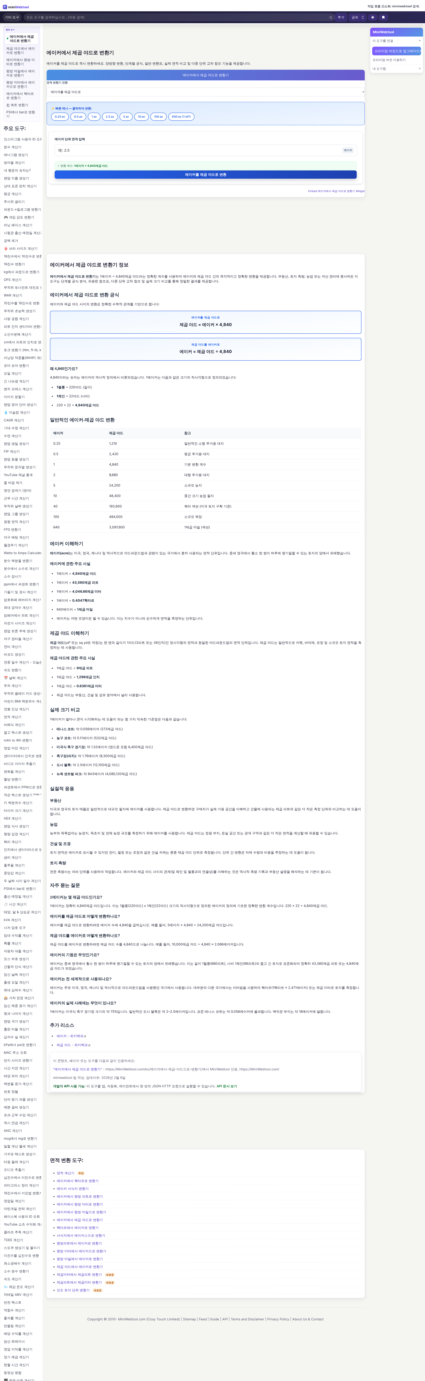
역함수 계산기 (14, 1310)
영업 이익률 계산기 (18, 1349)
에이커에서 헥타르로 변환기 (78, 1181)
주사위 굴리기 (14, 202)
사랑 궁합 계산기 (16, 319)
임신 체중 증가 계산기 (20, 1006)
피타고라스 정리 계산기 (21, 1185)
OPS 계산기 (13, 280)
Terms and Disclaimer (247, 1319)
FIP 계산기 (12, 451)
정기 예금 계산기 (16, 1357)
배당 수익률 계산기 (18, 1334)
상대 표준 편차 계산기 (20, 186)
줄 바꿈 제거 (13, 483)
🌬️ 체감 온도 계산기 (19, 1287)
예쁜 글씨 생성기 (16, 1107)
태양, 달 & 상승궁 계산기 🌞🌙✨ (22, 912)
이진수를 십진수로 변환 (21, 1256)
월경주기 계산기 (16, 545)
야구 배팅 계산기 (16, 537)
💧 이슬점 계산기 (17, 412)
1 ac (94, 116)
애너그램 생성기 (16, 155)
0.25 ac (60, 116)
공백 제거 (11, 241)
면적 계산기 (65, 1173)
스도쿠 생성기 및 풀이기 (22, 1248)
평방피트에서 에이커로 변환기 (79, 1243)
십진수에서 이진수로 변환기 (22, 1178)
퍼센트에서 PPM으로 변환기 (22, 787)
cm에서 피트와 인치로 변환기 (22, 342)
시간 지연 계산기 (16, 1068)
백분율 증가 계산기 (18, 1084)
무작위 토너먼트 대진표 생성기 (22, 288)
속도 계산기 (12, 1279)
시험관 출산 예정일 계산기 (22, 233)
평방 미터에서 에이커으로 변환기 (81, 1251)
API (225, 1319)
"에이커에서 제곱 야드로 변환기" (77, 1069)
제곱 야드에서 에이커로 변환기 (80, 1267)
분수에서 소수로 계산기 (21, 569)
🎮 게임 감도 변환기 (19, 217)
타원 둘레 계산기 (16, 1162)
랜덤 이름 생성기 (16, 178)
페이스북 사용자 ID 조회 (22, 1217)
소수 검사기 (12, 576)
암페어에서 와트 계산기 (21, 615)
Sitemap (189, 1319)
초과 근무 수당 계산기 (20, 1115)
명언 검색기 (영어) (17, 491)
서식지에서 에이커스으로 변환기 (81, 1235)
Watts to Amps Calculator (22, 553)
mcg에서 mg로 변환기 (20, 1138)
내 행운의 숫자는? (17, 170)
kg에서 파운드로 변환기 (22, 272)
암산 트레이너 (14, 1341)
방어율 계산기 (14, 163)
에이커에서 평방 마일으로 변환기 (81, 1212)
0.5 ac (78, 116)
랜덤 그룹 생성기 (16, 514)
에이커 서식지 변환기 (73, 1189)
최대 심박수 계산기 (18, 990)
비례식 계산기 (14, 725)
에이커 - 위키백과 (70, 1036)
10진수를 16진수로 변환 (22, 303)
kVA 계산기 (12, 920)
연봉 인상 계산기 (16, 709)
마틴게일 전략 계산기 (20, 1209)
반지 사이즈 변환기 (18, 1060)
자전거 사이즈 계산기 (20, 623)
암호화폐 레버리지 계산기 (22, 600)
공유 (355, 17)
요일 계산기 (12, 373)
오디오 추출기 (14, 1170)
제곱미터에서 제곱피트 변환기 (79, 1275)
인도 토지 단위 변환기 (73, 1290)
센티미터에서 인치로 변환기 (22, 756)
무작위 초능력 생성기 (20, 311)
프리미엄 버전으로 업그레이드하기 (398, 51)
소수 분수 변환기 (16, 1271)
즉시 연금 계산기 (16, 1123)
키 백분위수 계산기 (18, 803)
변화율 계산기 (14, 772)
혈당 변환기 (12, 779)
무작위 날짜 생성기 (18, 506)
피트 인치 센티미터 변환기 (22, 327)
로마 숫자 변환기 (16, 366)
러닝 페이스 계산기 (18, 225)
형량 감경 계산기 (16, 834)
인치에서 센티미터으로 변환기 (22, 850)
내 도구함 (379, 68)
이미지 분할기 (14, 397)
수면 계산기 (12, 436)
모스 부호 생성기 (16, 959)
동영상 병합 (12, 1373)
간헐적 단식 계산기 (18, 967)
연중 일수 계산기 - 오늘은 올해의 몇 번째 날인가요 (22, 662)
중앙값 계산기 (14, 873)
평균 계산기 (12, 194)
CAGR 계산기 (14, 420)
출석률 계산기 (14, 1318)
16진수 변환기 (14, 264)
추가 (341, 17)
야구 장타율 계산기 (18, 639)
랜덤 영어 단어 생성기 (20, 405)
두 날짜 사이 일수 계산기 (22, 881)
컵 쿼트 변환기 (17, 105)
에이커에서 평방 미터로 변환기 (80, 1204)
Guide (214, 1319)
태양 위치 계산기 (16, 1076)
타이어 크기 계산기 (18, 811)
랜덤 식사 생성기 (16, 826)
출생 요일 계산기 (16, 982)
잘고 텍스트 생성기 (18, 733)
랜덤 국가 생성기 (16, 1021)
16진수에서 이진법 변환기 (22, 1193)
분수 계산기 (12, 147)
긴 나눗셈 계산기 (16, 381)
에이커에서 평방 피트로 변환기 (80, 1196)
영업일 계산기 (14, 1201)
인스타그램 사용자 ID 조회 (22, 139)
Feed (203, 1319)
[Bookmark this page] (383, 17)
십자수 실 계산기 (16, 1037)
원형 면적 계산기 (16, 522)
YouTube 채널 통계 (18, 475)
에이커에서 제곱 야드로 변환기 (80, 1220)
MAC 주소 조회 (15, 1053)
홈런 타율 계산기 (16, 1029)
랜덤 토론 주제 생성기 (20, 631)
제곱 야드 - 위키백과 (72, 1045)
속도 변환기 (12, 670)
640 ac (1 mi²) (181, 116)
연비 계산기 (12, 647)
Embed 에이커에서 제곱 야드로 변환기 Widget (336, 191)
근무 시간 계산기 (16, 498)
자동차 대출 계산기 (18, 951)
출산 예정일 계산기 (18, 896)
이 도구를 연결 (383, 41)
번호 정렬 (11, 1092)
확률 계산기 (12, 943)
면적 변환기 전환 (57, 82)
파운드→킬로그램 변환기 (22, 209)
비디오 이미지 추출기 (20, 764)
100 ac (158, 116)
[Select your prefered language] (372, 17)
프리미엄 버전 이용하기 (389, 60)
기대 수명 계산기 (16, 428)
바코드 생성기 (14, 654)
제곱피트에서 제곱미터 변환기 (79, 1282)
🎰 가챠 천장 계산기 (19, 998)
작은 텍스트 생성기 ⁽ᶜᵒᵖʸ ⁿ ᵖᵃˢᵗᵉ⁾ (22, 795)
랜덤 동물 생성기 (16, 459)
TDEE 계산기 (13, 1240)
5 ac (126, 116)
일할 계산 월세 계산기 (20, 1146)
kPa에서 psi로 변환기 (20, 1045)
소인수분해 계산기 (17, 334)
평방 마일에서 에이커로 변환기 (80, 1259)
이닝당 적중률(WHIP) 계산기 (22, 358)
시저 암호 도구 (15, 928)
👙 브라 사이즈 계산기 (21, 248)
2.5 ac (110, 116)
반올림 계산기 (14, 1326)
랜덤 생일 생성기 (16, 444)
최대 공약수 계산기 (18, 608)
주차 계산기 (12, 686)
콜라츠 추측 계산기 (18, 1232)
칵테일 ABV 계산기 (18, 1295)
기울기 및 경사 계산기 (20, 592)
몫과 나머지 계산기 (18, 1014)
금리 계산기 (12, 857)
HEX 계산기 (12, 818)
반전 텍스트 (12, 1302)
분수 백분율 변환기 (18, 561)
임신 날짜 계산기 (16, 975)
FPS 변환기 (12, 530)
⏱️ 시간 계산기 (15, 904)
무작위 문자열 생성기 (20, 467)
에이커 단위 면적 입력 (70, 139)
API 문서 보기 (227, 1086)
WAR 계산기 (13, 295)
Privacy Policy (278, 1319)
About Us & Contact (308, 1319)
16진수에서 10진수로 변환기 (22, 256)
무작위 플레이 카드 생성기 (22, 693)
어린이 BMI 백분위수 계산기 (22, 701)
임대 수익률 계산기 (18, 935)
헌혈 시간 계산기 (16, 1365)
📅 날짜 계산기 (15, 678)
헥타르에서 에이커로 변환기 (78, 1228)
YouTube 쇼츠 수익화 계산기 (22, 1224)
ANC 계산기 (13, 1131)
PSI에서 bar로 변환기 (20, 114)
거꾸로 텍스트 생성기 (20, 1154)
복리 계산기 (12, 842)
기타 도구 (12, 17)
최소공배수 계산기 (17, 1263)
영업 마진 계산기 (16, 748)
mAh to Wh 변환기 (18, 740)
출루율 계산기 (14, 865)
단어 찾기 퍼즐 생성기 (20, 1099)
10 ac (141, 116)
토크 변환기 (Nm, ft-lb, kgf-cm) (22, 350)
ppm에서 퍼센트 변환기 (21, 584)
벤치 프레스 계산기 (18, 389)
